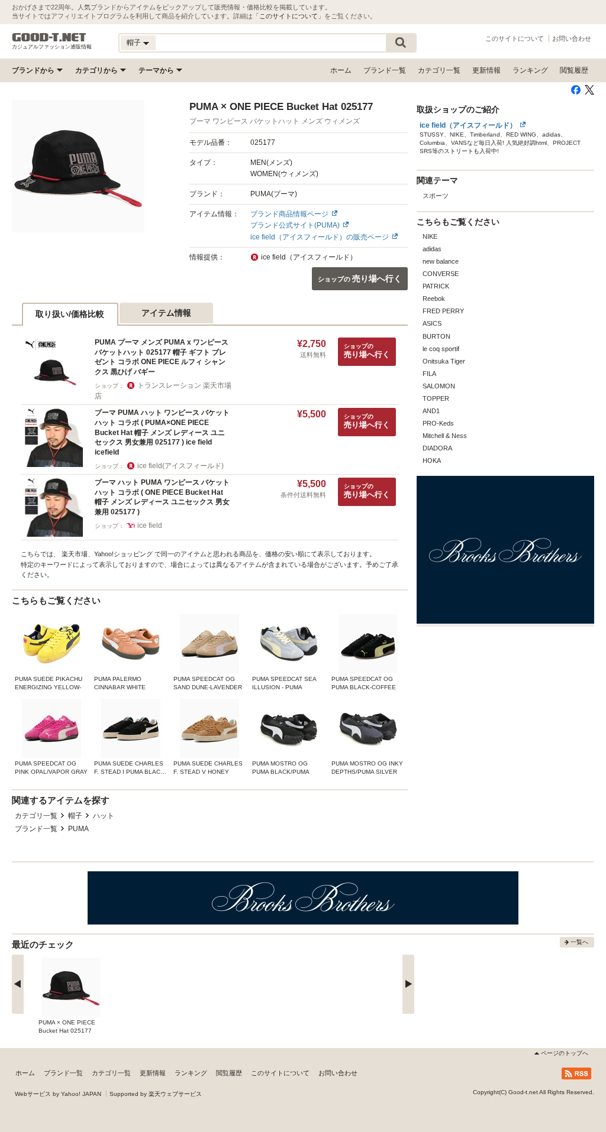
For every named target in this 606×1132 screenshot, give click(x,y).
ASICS (432, 323)
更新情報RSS (576, 1073)
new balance (441, 261)
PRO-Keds (438, 423)
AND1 (431, 410)
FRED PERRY (443, 310)
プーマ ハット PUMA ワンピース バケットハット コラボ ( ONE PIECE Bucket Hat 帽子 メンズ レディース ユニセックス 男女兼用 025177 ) (162, 497)
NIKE (430, 236)
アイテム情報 (166, 312)
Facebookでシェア (576, 90)
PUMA (78, 829)
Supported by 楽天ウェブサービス (155, 1094)
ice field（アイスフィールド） (468, 125)
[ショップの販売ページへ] (78, 166)
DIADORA (437, 448)
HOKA (432, 460)
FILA (429, 373)
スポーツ (436, 195)
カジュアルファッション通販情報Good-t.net (49, 37)
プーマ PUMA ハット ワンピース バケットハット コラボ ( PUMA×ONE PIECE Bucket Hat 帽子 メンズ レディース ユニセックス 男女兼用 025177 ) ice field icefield (162, 432)
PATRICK (436, 286)
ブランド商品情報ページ (289, 214)
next (408, 984)
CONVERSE (441, 273)
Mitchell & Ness (445, 435)
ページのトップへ (564, 1053)
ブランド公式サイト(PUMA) (295, 225)
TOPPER (436, 398)
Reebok (434, 298)
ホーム (341, 70)
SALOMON (439, 386)
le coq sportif (441, 348)
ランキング (530, 70)
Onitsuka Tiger (444, 361)
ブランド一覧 (384, 70)
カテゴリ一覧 (439, 70)
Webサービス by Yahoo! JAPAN (58, 1094)
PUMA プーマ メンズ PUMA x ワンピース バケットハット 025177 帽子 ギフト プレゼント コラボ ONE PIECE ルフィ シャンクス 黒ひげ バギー (161, 357)
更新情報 (486, 70)
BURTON (436, 336)
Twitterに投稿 (589, 90)
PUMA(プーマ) (273, 194)
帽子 (75, 816)
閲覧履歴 (574, 70)
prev (18, 984)
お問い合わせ (571, 38)
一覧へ (579, 942)
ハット (103, 816)
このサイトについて (288, 16)
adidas (432, 248)
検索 (400, 42)
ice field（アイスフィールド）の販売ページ (319, 237)
